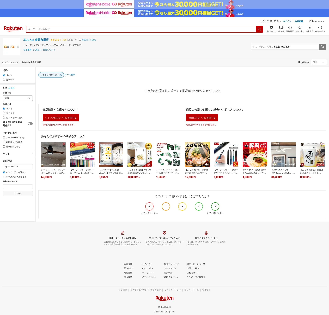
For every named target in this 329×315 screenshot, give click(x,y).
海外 (12, 88)
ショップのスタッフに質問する (60, 117)
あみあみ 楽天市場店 (36, 39)
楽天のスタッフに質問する (202, 117)
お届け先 (7, 93)
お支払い (37, 50)
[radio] (4, 75)
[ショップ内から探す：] (322, 47)
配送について (49, 50)
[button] (317, 21)
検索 (19, 193)
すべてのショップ (10, 62)
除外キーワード (10, 181)
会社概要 (27, 50)
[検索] (259, 29)
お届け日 (7, 104)
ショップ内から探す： (263, 47)
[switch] (30, 123)
